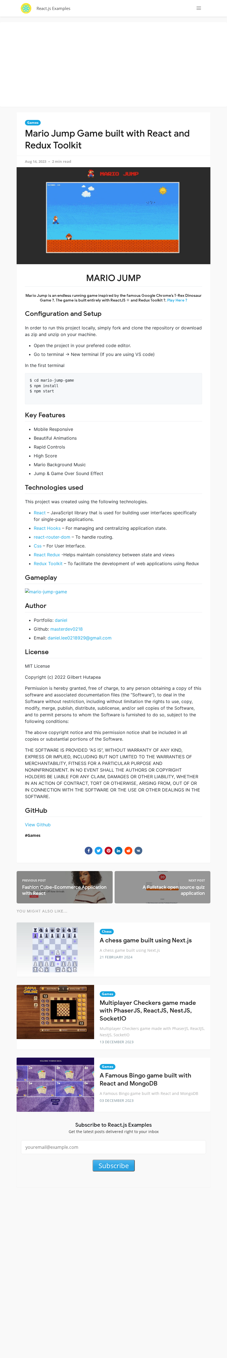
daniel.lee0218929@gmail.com (80, 638)
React (40, 512)
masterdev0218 (66, 629)
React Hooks (48, 528)
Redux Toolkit (48, 563)
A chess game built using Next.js (146, 940)
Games (32, 122)
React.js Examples (53, 8)
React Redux (47, 554)
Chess (107, 931)
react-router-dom (52, 537)
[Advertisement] (115, 63)
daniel (61, 620)
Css (38, 546)
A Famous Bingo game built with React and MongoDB (145, 1079)
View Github (38, 824)
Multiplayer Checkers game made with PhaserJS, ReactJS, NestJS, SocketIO (148, 1010)
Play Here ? (177, 300)
